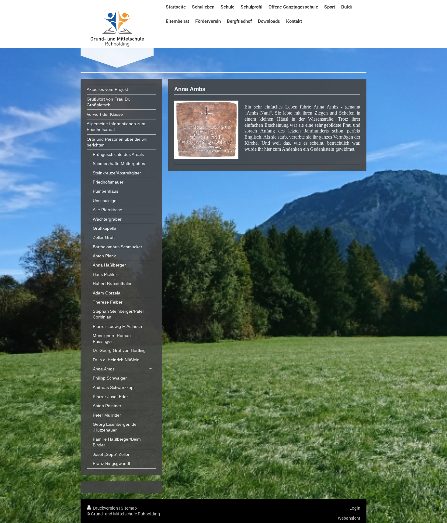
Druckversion (105, 508)
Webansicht (349, 518)
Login (354, 508)
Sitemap (129, 508)
